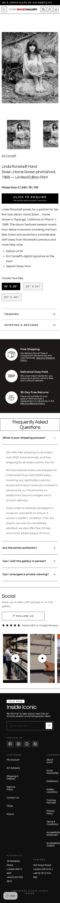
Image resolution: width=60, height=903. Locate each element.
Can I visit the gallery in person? (24, 561)
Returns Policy (11, 788)
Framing (11, 314)
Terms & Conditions (52, 822)
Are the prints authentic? (19, 547)
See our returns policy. (32, 403)
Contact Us (13, 797)
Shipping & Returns (21, 325)
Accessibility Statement (53, 833)
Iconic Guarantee (52, 771)
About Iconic (49, 761)
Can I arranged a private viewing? (25, 574)
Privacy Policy (50, 812)
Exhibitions (52, 781)
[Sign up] (49, 726)
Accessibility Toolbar (53, 844)
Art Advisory (13, 768)
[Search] (43, 9)
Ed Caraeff (9, 155)
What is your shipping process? (23, 437)
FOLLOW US (25, 615)
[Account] (49, 9)
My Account (13, 760)
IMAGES (29, 893)
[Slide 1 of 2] (18, 134)
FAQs (10, 806)
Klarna (10, 814)
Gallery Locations (51, 790)
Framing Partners (51, 801)
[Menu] (4, 9)
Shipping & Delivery (12, 777)
